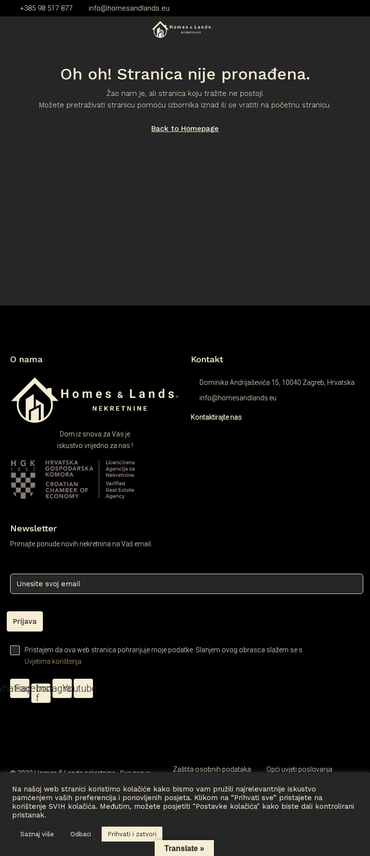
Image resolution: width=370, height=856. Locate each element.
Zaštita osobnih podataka (212, 769)
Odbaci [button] (80, 834)
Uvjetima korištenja (53, 661)
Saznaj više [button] (37, 834)
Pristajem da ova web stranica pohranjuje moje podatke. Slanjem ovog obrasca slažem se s (164, 655)
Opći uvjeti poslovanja (299, 769)
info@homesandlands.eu (238, 398)
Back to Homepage (185, 128)
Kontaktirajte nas (216, 417)
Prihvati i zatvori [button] (132, 834)
